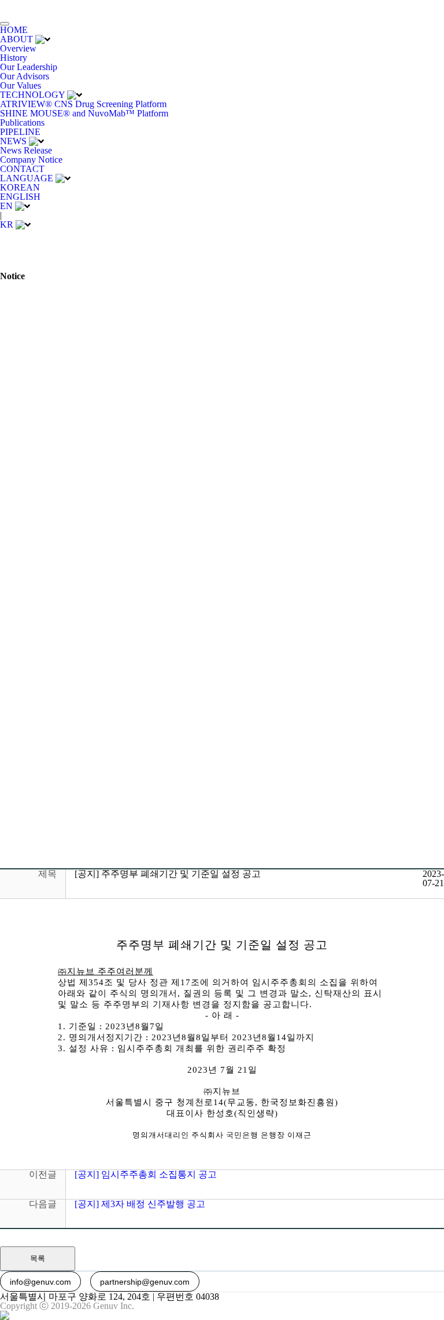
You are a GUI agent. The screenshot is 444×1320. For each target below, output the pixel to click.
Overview (18, 48)
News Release (26, 150)
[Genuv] (35, 7)
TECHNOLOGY (32, 95)
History (13, 58)
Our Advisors (24, 76)
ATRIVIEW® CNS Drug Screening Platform (83, 104)
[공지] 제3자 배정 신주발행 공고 (140, 1204)
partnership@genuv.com (145, 1281)
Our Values (20, 85)
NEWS (13, 141)
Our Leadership (28, 67)
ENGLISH (20, 197)
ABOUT (16, 39)
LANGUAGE (26, 178)
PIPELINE (20, 132)
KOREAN (20, 187)
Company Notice (31, 159)
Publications (22, 122)
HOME (14, 30)
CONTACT (22, 169)
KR (6, 224)
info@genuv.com (40, 1281)
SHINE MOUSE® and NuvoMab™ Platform (84, 113)
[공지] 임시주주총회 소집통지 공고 (146, 1174)
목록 (37, 1258)
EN (6, 206)
